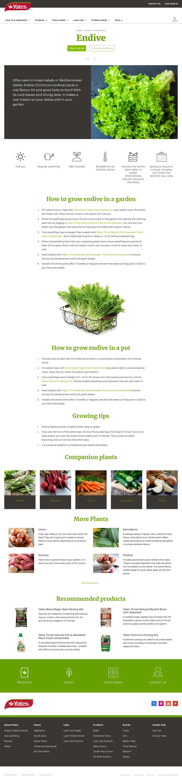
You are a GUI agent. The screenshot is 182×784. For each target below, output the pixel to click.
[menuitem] (171, 4)
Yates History (10, 774)
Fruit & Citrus (40, 736)
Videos (7, 746)
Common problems (102, 48)
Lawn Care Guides (72, 730)
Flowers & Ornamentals (45, 746)
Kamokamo (130, 529)
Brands (126, 725)
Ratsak (126, 756)
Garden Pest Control (103, 751)
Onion (42, 529)
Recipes (8, 741)
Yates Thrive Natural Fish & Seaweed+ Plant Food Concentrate (62, 636)
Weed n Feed (129, 741)
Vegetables (39, 730)
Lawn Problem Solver (74, 736)
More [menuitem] (117, 20)
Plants (37, 725)
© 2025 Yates (125, 775)
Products (98, 725)
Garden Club (159, 725)
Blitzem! (127, 751)
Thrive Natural (129, 746)
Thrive (126, 730)
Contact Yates (159, 736)
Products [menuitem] (39, 20)
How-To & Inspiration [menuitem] (16, 20)
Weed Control (99, 746)
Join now (156, 730)
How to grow (76, 48)
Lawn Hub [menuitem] (78, 20)
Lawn (66, 725)
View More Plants (90, 583)
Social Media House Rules (168, 775)
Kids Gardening (11, 736)
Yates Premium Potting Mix (57, 381)
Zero (125, 736)
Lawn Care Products (73, 741)
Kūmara (43, 555)
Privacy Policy (138, 775)
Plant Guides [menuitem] (58, 20)
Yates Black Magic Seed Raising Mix (85, 368)
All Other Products (102, 756)
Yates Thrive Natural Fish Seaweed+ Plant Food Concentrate (95, 254)
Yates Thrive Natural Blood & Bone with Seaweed (94, 223)
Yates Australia (28, 774)
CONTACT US (154, 4)
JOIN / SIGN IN (171, 4)
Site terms (151, 775)
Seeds (96, 730)
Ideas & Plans (11, 725)
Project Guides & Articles (16, 730)
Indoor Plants (40, 741)
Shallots (128, 555)
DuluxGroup (45, 774)
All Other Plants (41, 751)
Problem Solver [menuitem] (99, 20)
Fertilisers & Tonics (102, 736)
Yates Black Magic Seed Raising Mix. (93, 209)
